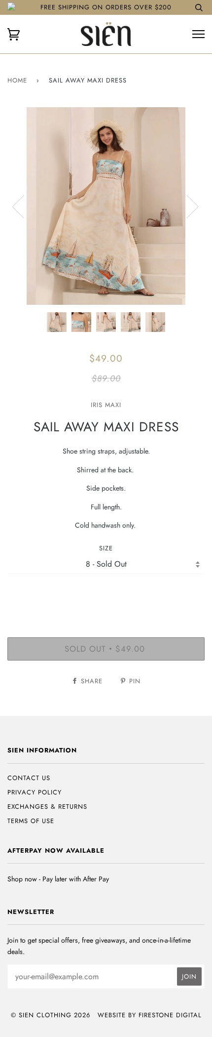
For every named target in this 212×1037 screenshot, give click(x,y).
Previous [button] (24, 206)
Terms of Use (30, 821)
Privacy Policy (34, 792)
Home (17, 80)
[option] (106, 206)
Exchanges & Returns (47, 806)
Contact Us (28, 778)
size (106, 548)
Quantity (106, 594)
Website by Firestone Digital (150, 1015)
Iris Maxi (106, 405)
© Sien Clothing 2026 (50, 1015)
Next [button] (187, 206)
